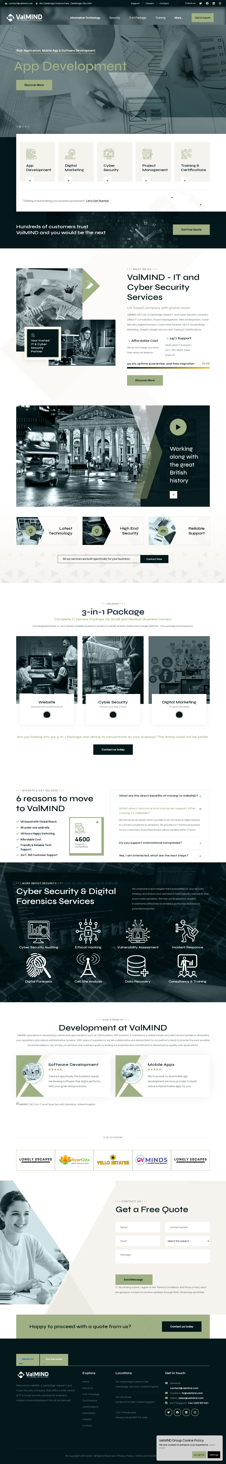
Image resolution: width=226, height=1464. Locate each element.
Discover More (34, 85)
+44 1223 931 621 (198, 1403)
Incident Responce (187, 947)
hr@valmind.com (192, 1393)
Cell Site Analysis (88, 981)
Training (160, 18)
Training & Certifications (193, 167)
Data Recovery (138, 981)
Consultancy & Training (187, 981)
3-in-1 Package (91, 1394)
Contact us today (113, 749)
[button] (17, 127)
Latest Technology (54, 530)
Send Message (133, 1279)
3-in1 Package (137, 18)
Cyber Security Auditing (38, 947)
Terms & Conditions (168, 1287)
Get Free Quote (191, 229)
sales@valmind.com (191, 1398)
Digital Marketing (74, 167)
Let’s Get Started (97, 201)
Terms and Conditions (148, 1456)
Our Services (54, 1359)
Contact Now (154, 559)
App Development (38, 167)
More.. (178, 18)
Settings (214, 1454)
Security (114, 18)
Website (46, 702)
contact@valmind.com (21, 3)
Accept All (199, 1454)
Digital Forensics (38, 981)
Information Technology (85, 18)
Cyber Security (111, 167)
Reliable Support (189, 530)
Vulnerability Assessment (137, 947)
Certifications (90, 1406)
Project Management (155, 167)
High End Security (122, 530)
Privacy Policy (192, 1287)
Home (85, 1381)
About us (27, 1359)
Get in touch (202, 18)
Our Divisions (89, 1400)
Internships (88, 1413)
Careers (149, 3)
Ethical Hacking (88, 947)
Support (135, 3)
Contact (164, 3)
